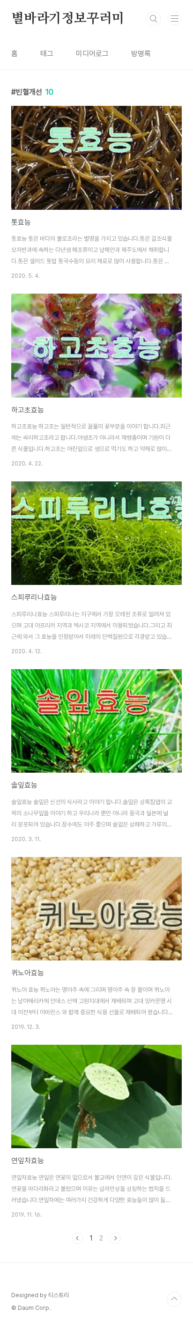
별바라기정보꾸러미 (67, 18)
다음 (115, 1238)
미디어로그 (92, 53)
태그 (46, 53)
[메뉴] (175, 18)
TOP (174, 1299)
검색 (154, 19)
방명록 (141, 53)
